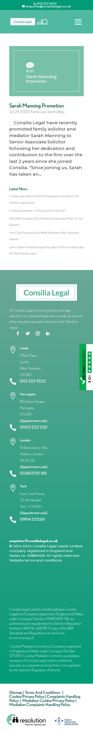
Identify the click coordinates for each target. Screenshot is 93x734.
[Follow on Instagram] (38, 333)
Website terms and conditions (35, 560)
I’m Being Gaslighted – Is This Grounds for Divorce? (37, 210)
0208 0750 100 (33, 473)
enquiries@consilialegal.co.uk (33, 540)
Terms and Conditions (43, 692)
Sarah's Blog (55, 111)
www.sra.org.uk (23, 637)
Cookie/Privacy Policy (26, 696)
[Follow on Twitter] (28, 333)
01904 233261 (32, 519)
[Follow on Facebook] (18, 333)
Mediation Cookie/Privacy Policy (48, 700)
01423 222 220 (33, 427)
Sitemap (15, 692)
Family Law (38, 111)
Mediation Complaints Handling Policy (39, 704)
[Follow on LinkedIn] (48, 333)
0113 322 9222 (33, 381)
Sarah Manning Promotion (36, 105)
